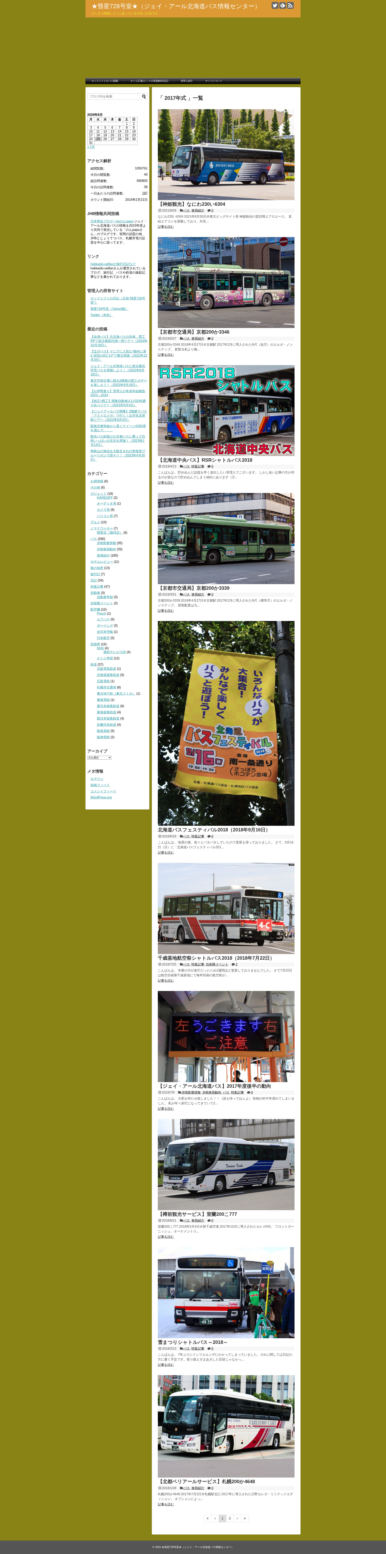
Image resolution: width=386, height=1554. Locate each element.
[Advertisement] (193, 47)
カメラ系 (103, 509)
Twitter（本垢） (101, 315)
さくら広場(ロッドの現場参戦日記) (149, 80)
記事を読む (166, 226)
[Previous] (215, 1518)
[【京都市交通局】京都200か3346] (226, 327)
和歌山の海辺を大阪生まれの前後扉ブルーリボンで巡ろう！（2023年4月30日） (117, 455)
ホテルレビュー (101, 561)
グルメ (95, 522)
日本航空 (103, 638)
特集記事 (197, 466)
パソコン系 (105, 516)
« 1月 (91, 147)
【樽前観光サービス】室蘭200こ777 (197, 1214)
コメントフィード (103, 791)
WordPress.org (101, 797)
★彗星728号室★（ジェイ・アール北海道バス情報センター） (176, 6)
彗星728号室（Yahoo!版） (109, 309)
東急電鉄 (103, 700)
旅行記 (95, 574)
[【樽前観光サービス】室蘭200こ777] (226, 1209)
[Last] (245, 1518)
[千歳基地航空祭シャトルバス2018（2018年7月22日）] (226, 953)
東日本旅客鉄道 (108, 706)
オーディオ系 (106, 503)
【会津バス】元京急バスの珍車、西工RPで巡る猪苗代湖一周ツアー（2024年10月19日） (118, 341)
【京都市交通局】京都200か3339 (193, 588)
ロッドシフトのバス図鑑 (104, 80)
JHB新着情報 (191, 1092)
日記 (93, 580)
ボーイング (105, 625)
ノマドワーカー (101, 528)
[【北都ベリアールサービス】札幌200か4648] (226, 1476)
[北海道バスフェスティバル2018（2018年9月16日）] (226, 824)
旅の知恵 (96, 568)
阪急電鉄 (103, 731)
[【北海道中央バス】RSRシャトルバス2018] (226, 455)
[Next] (237, 1518)
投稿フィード (100, 785)
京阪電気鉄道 (106, 668)
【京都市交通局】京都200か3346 (193, 332)
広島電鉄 (103, 681)
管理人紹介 (187, 80)
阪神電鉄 (103, 737)
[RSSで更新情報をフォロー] (290, 7)
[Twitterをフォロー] (275, 7)
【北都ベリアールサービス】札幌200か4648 (206, 1481)
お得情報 (96, 481)
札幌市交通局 (106, 687)
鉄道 (93, 664)
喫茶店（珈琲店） (110, 532)
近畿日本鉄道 (106, 724)
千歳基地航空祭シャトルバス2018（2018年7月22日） (216, 958)
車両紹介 (197, 210)
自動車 (95, 593)
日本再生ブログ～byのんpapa (111, 221)
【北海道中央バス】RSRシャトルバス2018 (205, 460)
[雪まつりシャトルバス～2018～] (226, 1337)
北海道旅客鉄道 (108, 675)
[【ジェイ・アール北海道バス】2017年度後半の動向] (226, 1081)
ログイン (96, 779)
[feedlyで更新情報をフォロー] (282, 7)
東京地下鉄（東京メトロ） (116, 693)
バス (186, 210)
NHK (100, 648)
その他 (95, 487)
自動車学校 (105, 597)
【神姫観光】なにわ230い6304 (191, 204)
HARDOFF (105, 497)
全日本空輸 (105, 631)
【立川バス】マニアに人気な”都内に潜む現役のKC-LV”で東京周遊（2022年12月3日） (118, 356)
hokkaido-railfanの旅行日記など (113, 264)
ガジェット (98, 493)
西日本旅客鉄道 (108, 718)
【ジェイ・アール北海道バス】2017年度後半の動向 (214, 1086)
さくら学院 (105, 658)
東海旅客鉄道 (106, 712)
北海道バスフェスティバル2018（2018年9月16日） (214, 829)
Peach (101, 613)
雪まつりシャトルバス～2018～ (193, 1342)
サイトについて (213, 80)
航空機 (95, 609)
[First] (207, 1518)
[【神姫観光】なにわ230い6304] (226, 199)
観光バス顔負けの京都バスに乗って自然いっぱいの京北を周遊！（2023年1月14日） (117, 441)
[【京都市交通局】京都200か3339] (226, 583)
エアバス (103, 619)
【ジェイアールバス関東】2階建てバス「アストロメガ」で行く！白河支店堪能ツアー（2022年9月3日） (118, 416)
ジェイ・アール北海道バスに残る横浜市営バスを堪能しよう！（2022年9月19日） (117, 370)
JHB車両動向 (211, 1092)
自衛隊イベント (217, 964)
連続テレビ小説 (114, 652)
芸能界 (95, 644)
